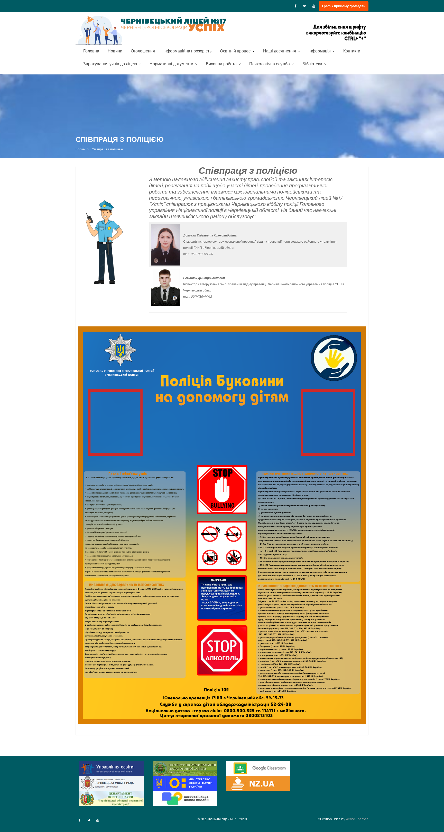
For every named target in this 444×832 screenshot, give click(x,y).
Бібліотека (312, 64)
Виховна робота (221, 64)
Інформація (320, 51)
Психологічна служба (269, 64)
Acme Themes (357, 819)
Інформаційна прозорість (187, 51)
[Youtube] (314, 6)
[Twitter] (304, 6)
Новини (115, 51)
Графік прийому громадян (343, 6)
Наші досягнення (279, 51)
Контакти (351, 51)
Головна (91, 51)
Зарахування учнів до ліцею (110, 64)
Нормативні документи (171, 64)
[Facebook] (295, 6)
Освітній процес (235, 51)
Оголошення (143, 51)
